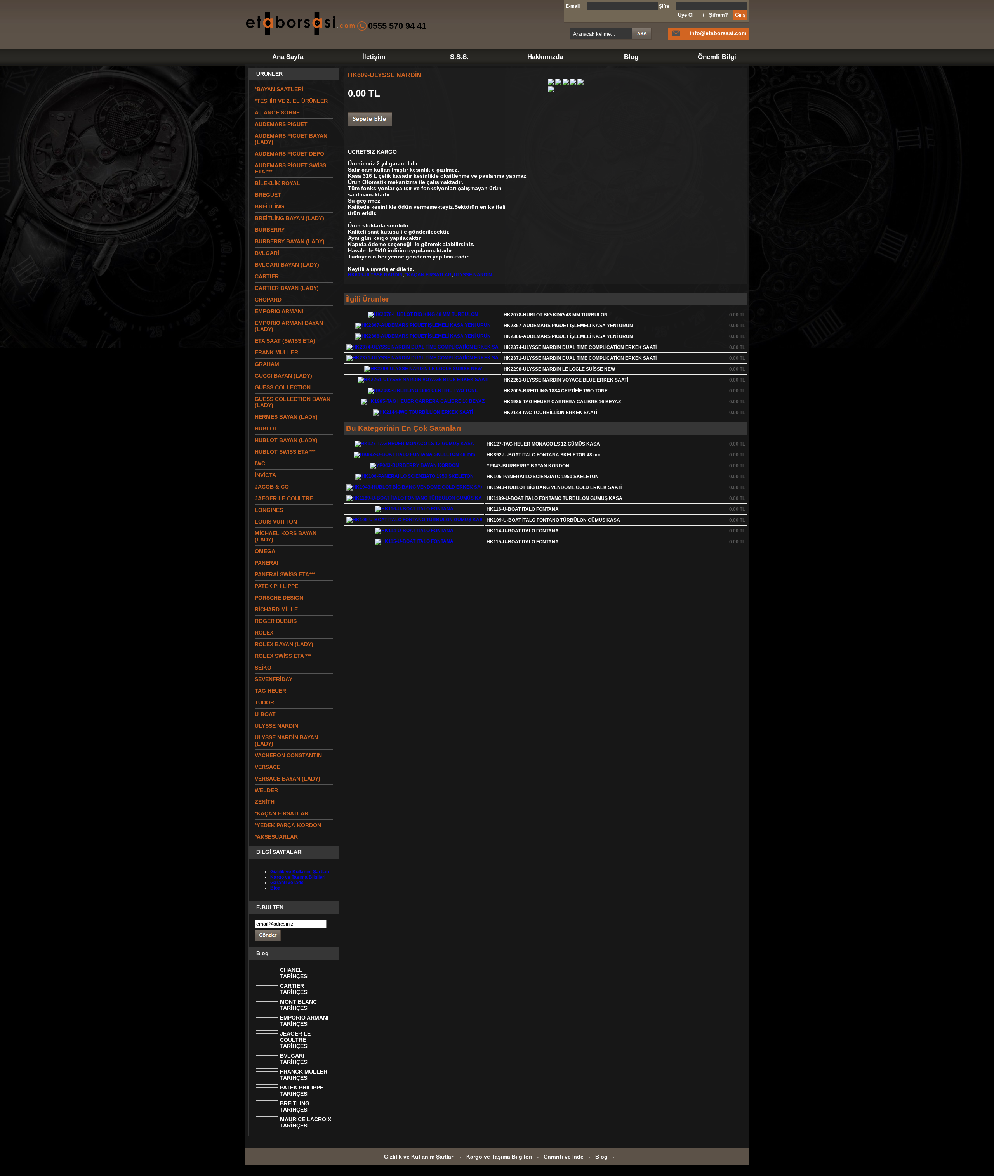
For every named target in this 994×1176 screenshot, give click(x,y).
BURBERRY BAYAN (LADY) (290, 241)
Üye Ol (686, 15)
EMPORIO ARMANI (279, 311)
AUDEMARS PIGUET (281, 124)
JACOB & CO (272, 487)
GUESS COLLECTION (283, 387)
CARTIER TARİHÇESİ (294, 989)
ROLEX (264, 633)
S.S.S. (459, 57)
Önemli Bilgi (717, 57)
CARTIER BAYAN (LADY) (287, 288)
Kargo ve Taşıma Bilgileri (297, 877)
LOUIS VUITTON (276, 522)
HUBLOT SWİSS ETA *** (285, 452)
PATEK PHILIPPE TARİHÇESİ (301, 1090)
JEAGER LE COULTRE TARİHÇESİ (295, 1039)
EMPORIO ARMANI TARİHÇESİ (304, 1021)
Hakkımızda (545, 57)
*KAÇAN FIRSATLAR (428, 275)
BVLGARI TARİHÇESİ (294, 1059)
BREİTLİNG (269, 206)
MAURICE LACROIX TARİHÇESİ (305, 1122)
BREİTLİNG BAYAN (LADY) (289, 218)
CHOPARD (268, 300)
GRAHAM (267, 364)
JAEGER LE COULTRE (284, 498)
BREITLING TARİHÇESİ (294, 1106)
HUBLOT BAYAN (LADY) (286, 440)
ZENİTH (265, 802)
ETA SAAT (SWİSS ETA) (285, 341)
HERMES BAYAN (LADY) (286, 417)
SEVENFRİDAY (273, 679)
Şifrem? (718, 15)
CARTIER (267, 276)
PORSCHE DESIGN (279, 598)
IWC (260, 463)
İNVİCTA (265, 475)
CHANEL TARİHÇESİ (294, 973)
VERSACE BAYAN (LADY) (287, 778)
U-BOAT (265, 714)
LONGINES (269, 510)
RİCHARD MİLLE (276, 609)
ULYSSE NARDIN (276, 726)
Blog (631, 57)
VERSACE (267, 767)
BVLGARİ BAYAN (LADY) (287, 265)
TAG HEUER (270, 691)
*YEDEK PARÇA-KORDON (288, 825)
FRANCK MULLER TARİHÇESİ (303, 1074)
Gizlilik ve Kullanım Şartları (299, 871)
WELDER (266, 790)
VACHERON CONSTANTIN (288, 755)
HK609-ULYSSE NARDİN (375, 275)
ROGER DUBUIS (276, 621)
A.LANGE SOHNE (277, 112)
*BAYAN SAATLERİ (279, 89)
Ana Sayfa (287, 57)
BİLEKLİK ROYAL (277, 183)
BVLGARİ (267, 253)
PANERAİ (266, 563)
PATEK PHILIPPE (276, 586)
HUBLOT (266, 428)
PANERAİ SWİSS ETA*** (285, 574)
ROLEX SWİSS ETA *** (283, 656)
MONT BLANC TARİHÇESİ (298, 1005)
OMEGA (265, 551)
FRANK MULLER (276, 352)
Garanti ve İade (287, 882)
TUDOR (264, 702)
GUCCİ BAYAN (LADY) (283, 376)
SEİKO (263, 667)
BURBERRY (270, 230)
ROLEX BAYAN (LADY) (284, 644)
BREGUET (268, 195)
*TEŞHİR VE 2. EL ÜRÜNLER (291, 101)
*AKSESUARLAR (276, 837)
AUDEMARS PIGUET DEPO (289, 154)
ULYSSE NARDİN (473, 275)
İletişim (373, 57)
